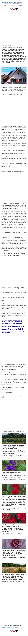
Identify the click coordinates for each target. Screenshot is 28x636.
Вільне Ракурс (15, 387)
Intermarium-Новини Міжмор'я (12, 2)
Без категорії (19, 65)
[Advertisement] (14, 27)
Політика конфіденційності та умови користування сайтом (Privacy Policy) (10, 628)
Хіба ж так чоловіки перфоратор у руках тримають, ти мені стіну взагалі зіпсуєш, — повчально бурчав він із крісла (13, 553)
